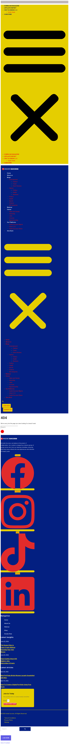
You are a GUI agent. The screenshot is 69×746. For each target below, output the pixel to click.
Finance (11, 203)
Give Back (10, 231)
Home (9, 173)
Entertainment (13, 180)
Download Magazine (11, 6)
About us (10, 175)
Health (15, 192)
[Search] (25, 729)
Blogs (9, 177)
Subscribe (8, 14)
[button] (34, 84)
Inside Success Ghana (15, 229)
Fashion (15, 182)
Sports (11, 201)
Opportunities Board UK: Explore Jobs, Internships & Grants (9, 661)
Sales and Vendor (14, 212)
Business (15, 194)
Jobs (10, 216)
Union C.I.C (12, 227)
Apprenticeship (13, 220)
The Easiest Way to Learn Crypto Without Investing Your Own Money (8, 648)
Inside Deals (11, 12)
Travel (14, 184)
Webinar (9, 207)
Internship (12, 214)
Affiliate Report (10, 8)
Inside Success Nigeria (16, 224)
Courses (11, 218)
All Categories (13, 205)
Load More (6, 738)
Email (5, 701)
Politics (15, 190)
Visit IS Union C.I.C (10, 10)
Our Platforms (11, 222)
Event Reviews (17, 186)
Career (9, 209)
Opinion (11, 188)
